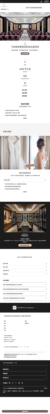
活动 (5, 330)
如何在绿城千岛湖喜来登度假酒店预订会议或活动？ (14, 298)
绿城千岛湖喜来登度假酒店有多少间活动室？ (13, 284)
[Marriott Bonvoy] (46, 1)
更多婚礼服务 (7, 180)
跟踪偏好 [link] (26, 323)
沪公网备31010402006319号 (10, 357)
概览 (5, 321)
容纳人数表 (24, 90)
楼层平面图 (24, 93)
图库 (26, 321)
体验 (5, 328)
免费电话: (9, 339)
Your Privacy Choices (28, 391)
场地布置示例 (6, 270)
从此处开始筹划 (25, 53)
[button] (41, 1)
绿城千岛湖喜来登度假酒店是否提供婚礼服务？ (13, 293)
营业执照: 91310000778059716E (10, 355)
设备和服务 (24, 96)
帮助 (4, 392)
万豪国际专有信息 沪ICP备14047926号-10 (12, 354)
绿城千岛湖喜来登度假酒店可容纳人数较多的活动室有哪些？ (16, 289)
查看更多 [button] (25, 118)
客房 (5, 323)
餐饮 (5, 325)
